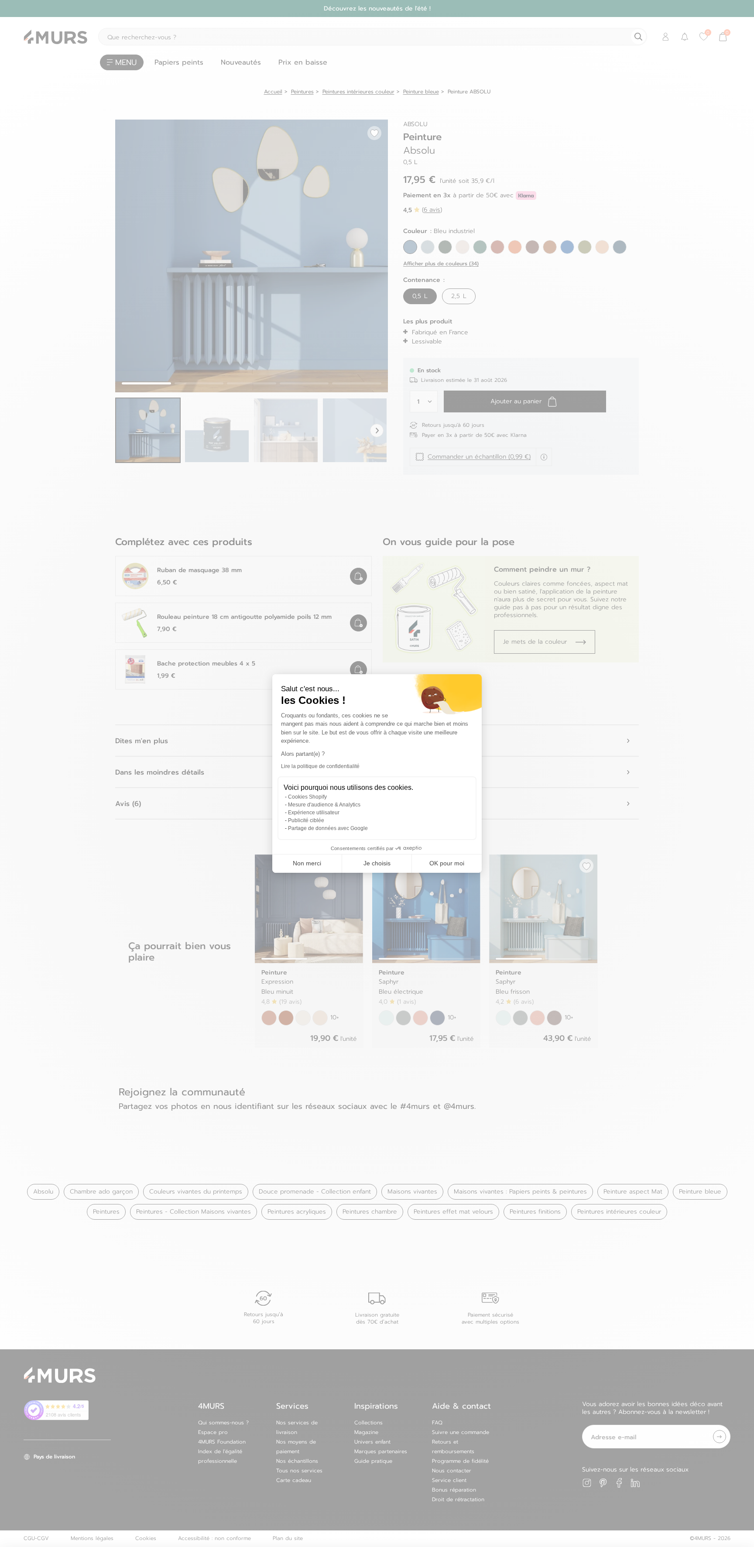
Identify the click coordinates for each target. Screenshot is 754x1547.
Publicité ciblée (306, 820)
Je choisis (377, 863)
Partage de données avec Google (328, 828)
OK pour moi (446, 863)
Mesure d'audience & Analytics (324, 805)
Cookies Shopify (307, 797)
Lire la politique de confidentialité (320, 766)
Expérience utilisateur (313, 813)
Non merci (307, 863)
